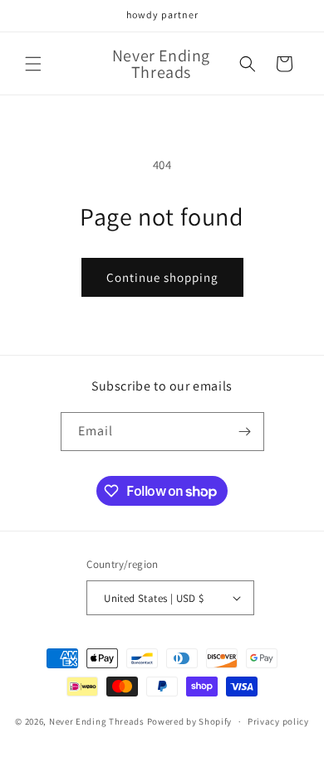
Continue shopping (162, 277)
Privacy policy (278, 721)
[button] (33, 64)
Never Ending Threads (97, 721)
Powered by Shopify (190, 721)
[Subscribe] (245, 431)
